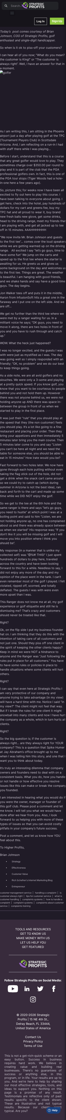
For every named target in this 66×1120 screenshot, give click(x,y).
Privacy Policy (33, 1041)
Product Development (23, 42)
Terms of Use (33, 1046)
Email (14, 47)
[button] (12, 13)
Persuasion (17, 28)
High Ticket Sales (21, 75)
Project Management (22, 56)
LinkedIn (16, 90)
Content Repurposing (22, 52)
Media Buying (19, 80)
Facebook (17, 61)
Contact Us (33, 1037)
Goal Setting (18, 71)
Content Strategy (20, 37)
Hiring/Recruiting (20, 85)
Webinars (16, 32)
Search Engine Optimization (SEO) (29, 66)
